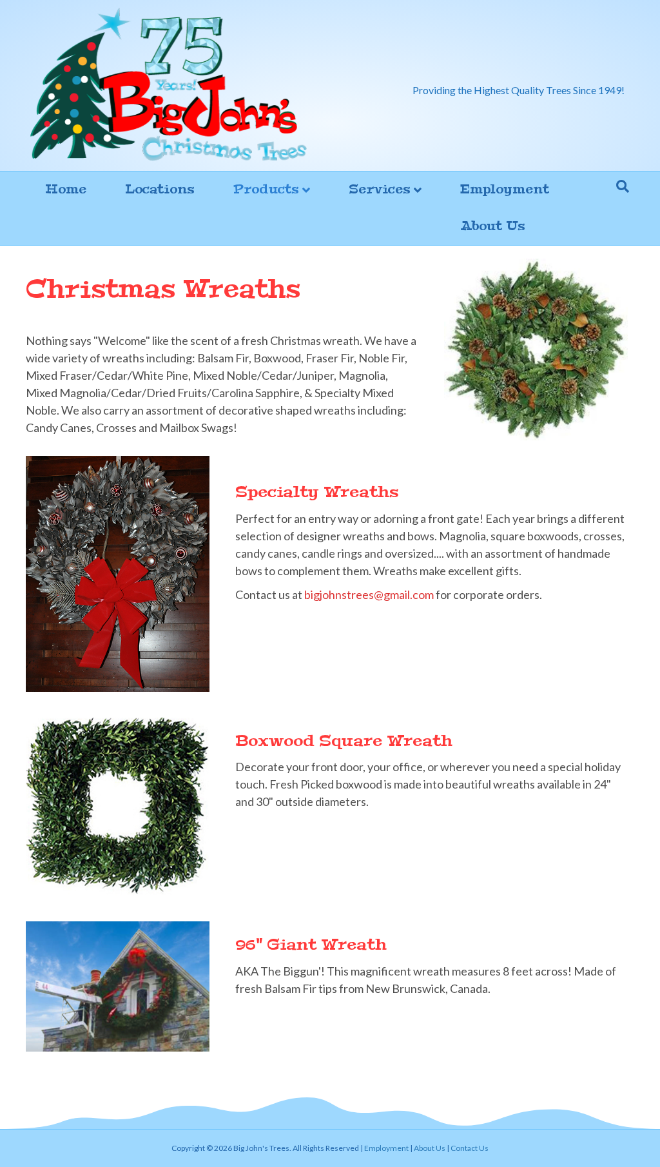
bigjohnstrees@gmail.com (369, 594)
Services (380, 189)
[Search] (622, 186)
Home (65, 189)
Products (266, 189)
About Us (492, 226)
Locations (160, 189)
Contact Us (470, 1148)
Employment (504, 189)
